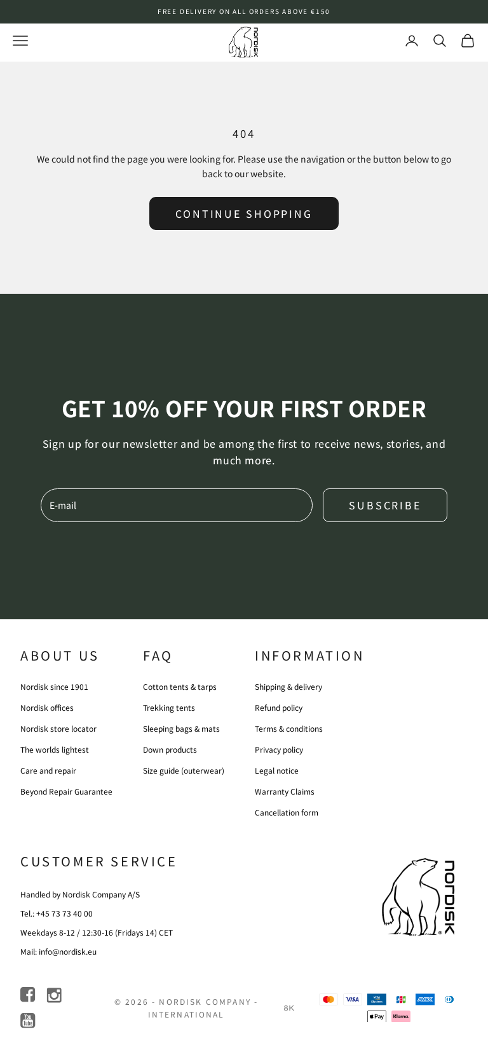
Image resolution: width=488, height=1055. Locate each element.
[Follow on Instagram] (55, 995)
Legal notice (277, 770)
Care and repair (48, 770)
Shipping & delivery (288, 686)
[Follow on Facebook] (28, 995)
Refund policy (278, 707)
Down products (170, 749)
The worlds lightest (54, 749)
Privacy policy (279, 749)
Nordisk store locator (58, 728)
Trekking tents (169, 707)
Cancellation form (286, 812)
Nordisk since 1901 (54, 686)
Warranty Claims (285, 791)
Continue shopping (244, 213)
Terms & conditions (289, 728)
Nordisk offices (47, 707)
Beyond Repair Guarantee (66, 791)
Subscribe (385, 505)
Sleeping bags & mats (181, 728)
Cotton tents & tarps (180, 686)
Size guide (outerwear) (183, 770)
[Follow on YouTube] (28, 1021)
